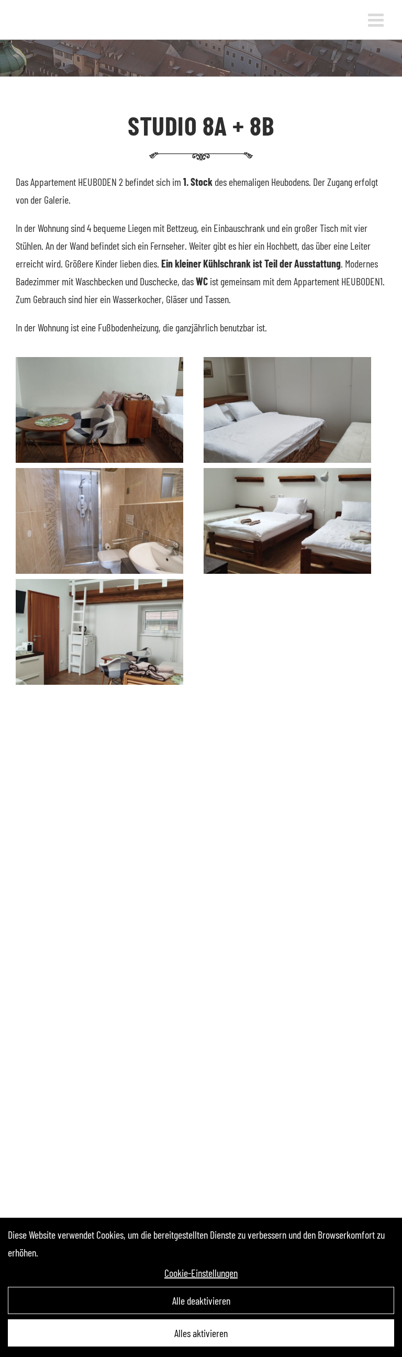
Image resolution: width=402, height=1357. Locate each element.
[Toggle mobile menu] (377, 19)
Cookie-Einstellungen (201, 1272)
